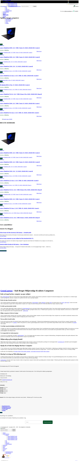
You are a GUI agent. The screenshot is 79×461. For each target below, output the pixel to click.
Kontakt (7, 23)
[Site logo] (3, 6)
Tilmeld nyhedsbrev (48, 422)
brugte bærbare (35, 302)
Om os (6, 22)
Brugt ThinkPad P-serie (12, 4)
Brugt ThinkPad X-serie (12, 5)
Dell (6, 8)
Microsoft (7, 9)
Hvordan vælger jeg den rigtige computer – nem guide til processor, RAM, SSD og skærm (31, 351)
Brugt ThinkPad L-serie (12, 439)
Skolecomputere (8, 10)
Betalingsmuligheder (6, 408)
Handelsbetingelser (9, 18)
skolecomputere (21, 335)
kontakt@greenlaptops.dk (7, 379)
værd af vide (25, 310)
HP (6, 7)
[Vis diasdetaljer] (7, 119)
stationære (43, 302)
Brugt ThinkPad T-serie (12, 2)
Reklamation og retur (6, 407)
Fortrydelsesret (8, 19)
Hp (68, 302)
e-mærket (15, 322)
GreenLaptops (6, 291)
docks (50, 302)
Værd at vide (7, 21)
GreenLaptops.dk (5, 296)
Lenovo (6, 1)
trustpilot (74, 322)
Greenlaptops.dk (61, 341)
